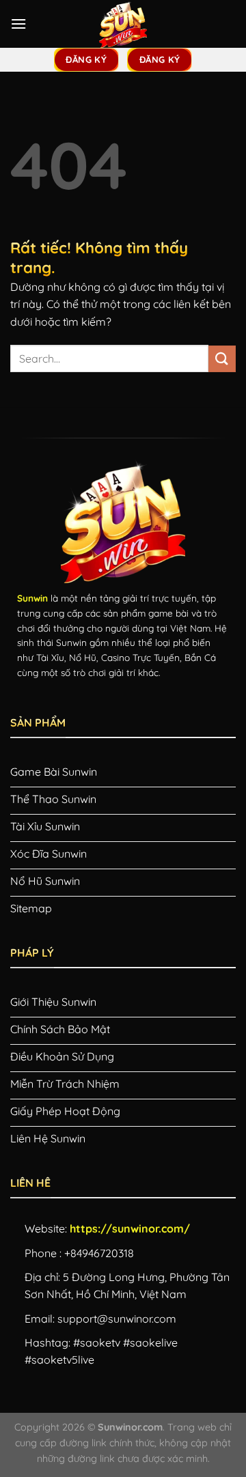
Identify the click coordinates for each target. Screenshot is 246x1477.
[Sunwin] (123, 24)
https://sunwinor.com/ (130, 1228)
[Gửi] (222, 359)
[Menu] (18, 23)
